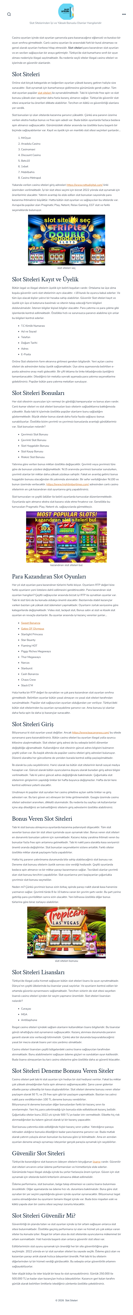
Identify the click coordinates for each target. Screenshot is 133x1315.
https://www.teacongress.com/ (90, 732)
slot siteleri (45, 93)
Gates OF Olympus (32, 629)
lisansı (97, 1162)
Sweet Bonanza (30, 623)
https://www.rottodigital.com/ (85, 185)
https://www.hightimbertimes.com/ (67, 484)
